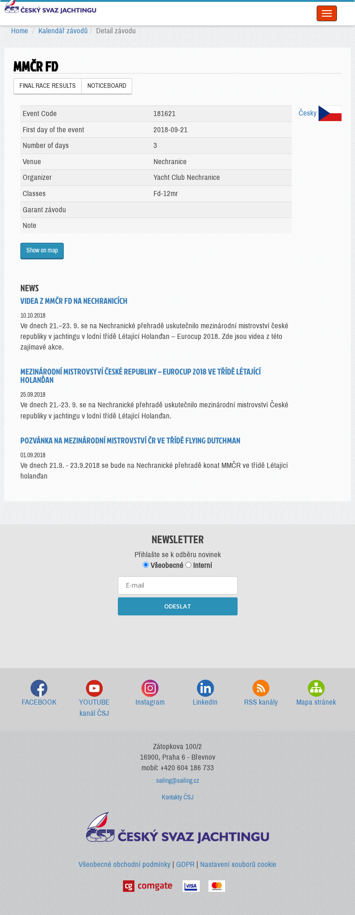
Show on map (42, 250)
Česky (308, 113)
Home (19, 31)
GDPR (185, 864)
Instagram (150, 702)
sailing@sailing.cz (177, 780)
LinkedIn (205, 702)
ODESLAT (177, 606)
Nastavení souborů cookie (238, 864)
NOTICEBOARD (106, 85)
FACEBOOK (39, 702)
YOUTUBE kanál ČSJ (94, 707)
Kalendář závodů (63, 31)
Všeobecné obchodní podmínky (125, 864)
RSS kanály (261, 702)
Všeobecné (166, 565)
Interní (201, 565)
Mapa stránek (316, 702)
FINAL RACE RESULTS (47, 85)
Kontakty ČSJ (178, 797)
